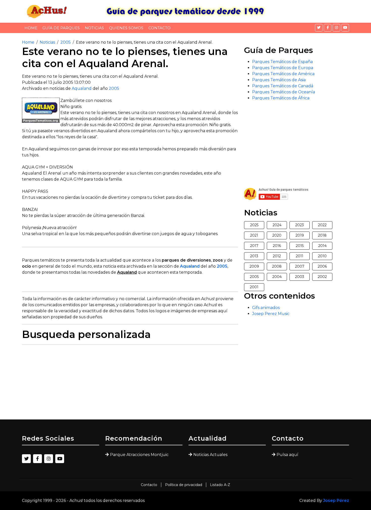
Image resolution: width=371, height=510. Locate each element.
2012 (277, 256)
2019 (300, 235)
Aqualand (82, 88)
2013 (254, 256)
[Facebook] (327, 28)
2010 (322, 256)
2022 (322, 225)
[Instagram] (336, 28)
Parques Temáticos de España (282, 61)
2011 (299, 256)
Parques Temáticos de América (283, 73)
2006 (322, 266)
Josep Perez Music (270, 313)
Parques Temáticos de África (280, 98)
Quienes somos (126, 27)
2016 (277, 245)
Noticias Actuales (210, 454)
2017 (254, 245)
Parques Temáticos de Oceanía (283, 92)
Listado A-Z (220, 485)
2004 (277, 276)
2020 (276, 235)
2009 (254, 266)
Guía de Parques (61, 27)
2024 (277, 225)
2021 (254, 235)
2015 (300, 245)
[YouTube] (345, 28)
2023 (299, 225)
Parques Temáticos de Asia (279, 79)
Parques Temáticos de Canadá (282, 85)
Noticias (94, 27)
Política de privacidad (183, 485)
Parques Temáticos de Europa (282, 67)
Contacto (159, 27)
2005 (65, 42)
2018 (322, 235)
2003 (299, 276)
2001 (254, 287)
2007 (299, 266)
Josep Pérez (336, 500)
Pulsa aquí (287, 454)
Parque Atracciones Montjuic (139, 454)
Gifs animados (266, 307)
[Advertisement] (130, 384)
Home (30, 27)
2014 (322, 245)
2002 (322, 276)
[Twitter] (319, 28)
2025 (254, 225)
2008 (277, 266)
